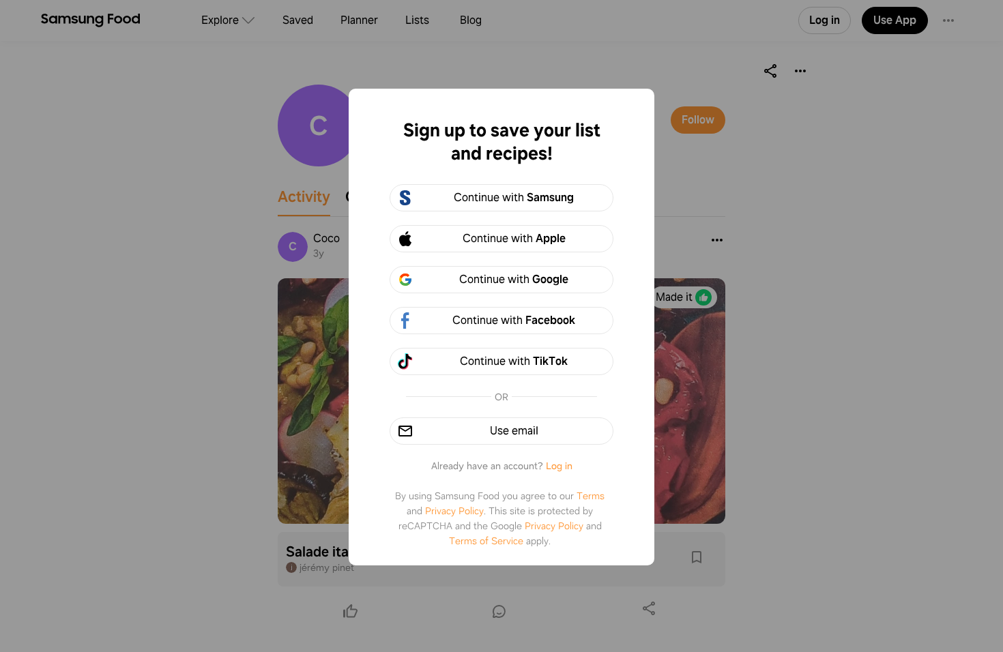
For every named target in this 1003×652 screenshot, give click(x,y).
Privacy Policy (454, 511)
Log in (559, 466)
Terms (591, 496)
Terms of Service (486, 541)
